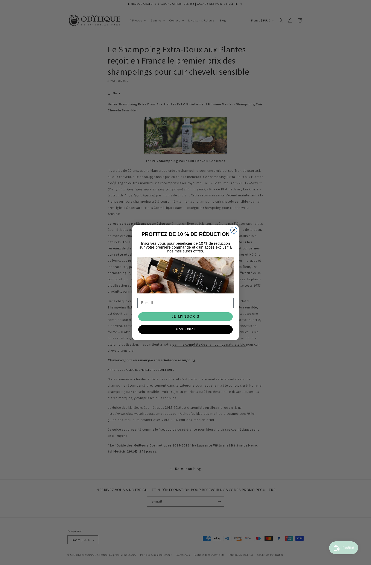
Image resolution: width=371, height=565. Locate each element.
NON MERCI (185, 329)
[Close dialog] (234, 230)
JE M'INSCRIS (185, 316)
